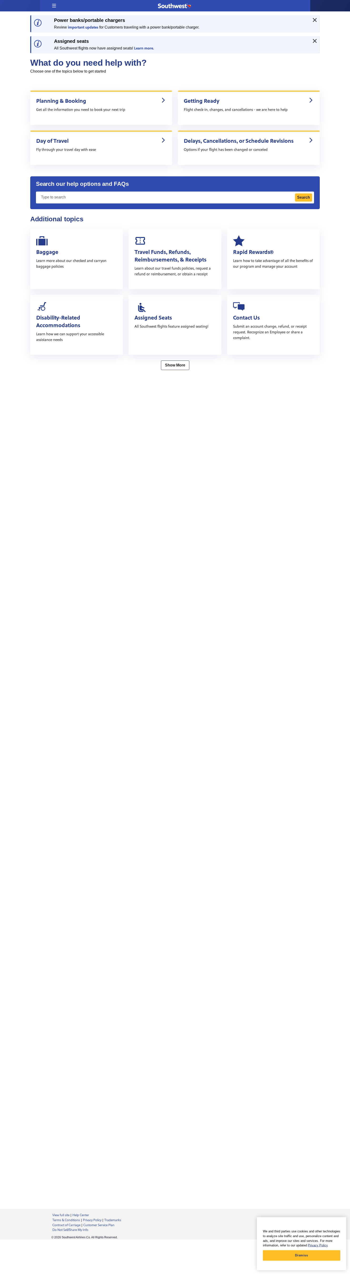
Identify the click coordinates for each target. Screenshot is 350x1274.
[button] (54, 5)
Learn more (143, 48)
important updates (83, 27)
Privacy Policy (318, 1245)
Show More (175, 365)
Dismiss (301, 1255)
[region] (301, 1243)
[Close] (315, 20)
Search (303, 197)
